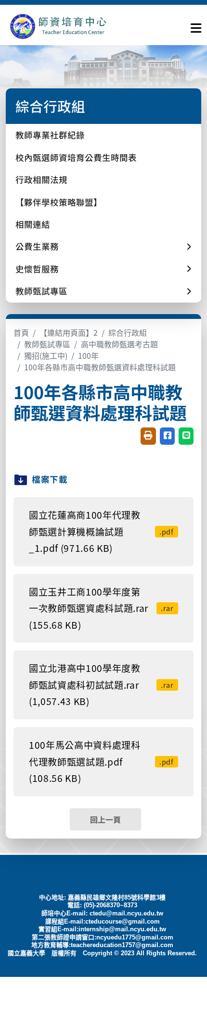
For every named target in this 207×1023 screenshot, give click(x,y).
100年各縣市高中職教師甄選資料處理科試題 (100, 367)
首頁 (21, 332)
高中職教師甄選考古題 (119, 344)
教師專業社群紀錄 (50, 135)
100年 (88, 355)
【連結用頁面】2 (68, 332)
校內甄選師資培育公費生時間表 (76, 157)
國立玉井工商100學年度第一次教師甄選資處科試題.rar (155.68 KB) (101, 608)
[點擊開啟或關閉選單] (196, 25)
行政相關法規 (41, 179)
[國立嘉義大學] (58, 26)
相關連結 (32, 224)
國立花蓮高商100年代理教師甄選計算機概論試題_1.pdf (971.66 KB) (101, 531)
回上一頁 (105, 819)
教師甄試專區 (47, 344)
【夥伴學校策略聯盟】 (58, 202)
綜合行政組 (127, 332)
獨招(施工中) (45, 355)
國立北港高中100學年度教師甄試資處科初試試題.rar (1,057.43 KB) (101, 684)
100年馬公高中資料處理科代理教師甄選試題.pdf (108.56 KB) (101, 761)
